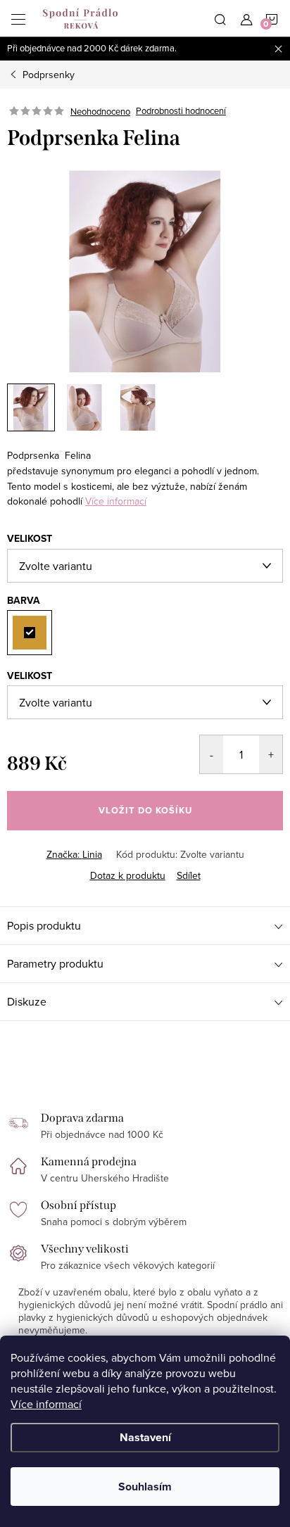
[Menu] (18, 18)
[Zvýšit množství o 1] (270, 754)
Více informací (46, 1404)
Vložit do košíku (145, 810)
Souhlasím (145, 1486)
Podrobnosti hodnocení (181, 111)
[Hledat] (220, 18)
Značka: (74, 854)
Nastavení (145, 1437)
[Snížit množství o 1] (211, 754)
